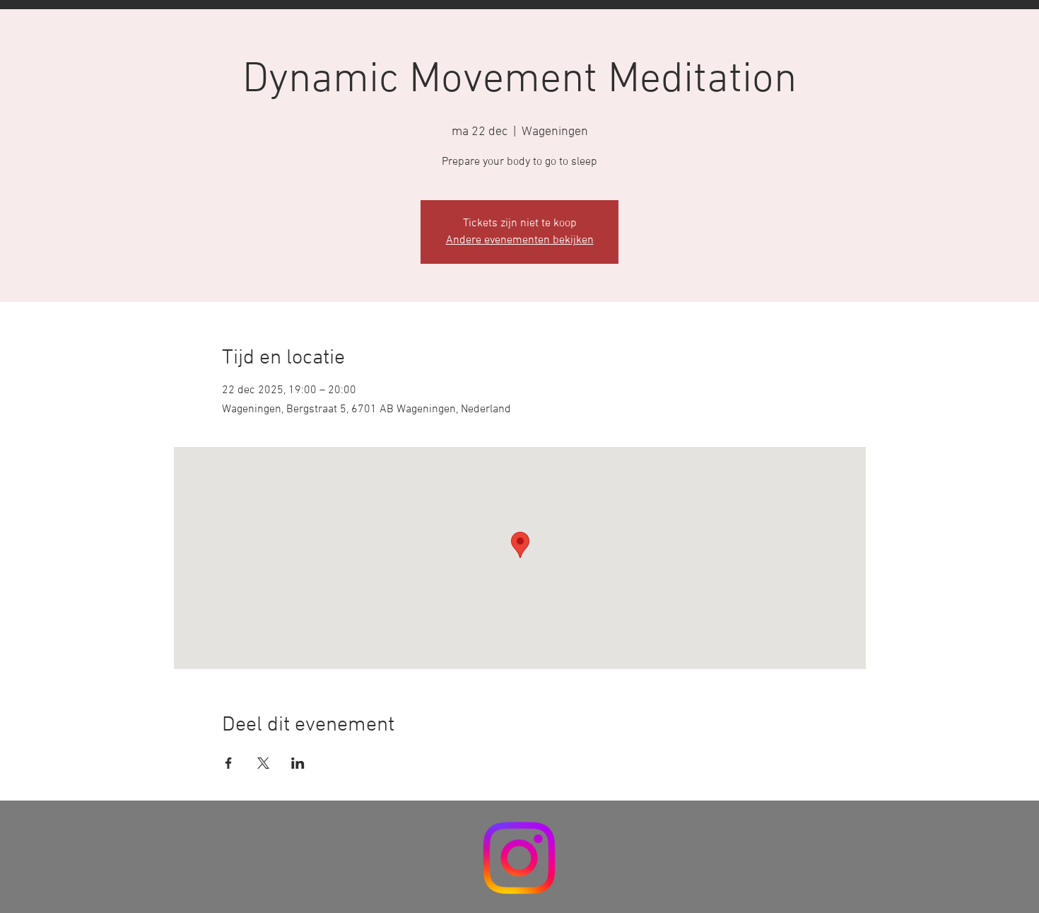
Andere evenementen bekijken (520, 240)
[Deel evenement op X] (263, 763)
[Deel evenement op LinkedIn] (298, 763)
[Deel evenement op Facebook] (228, 763)
